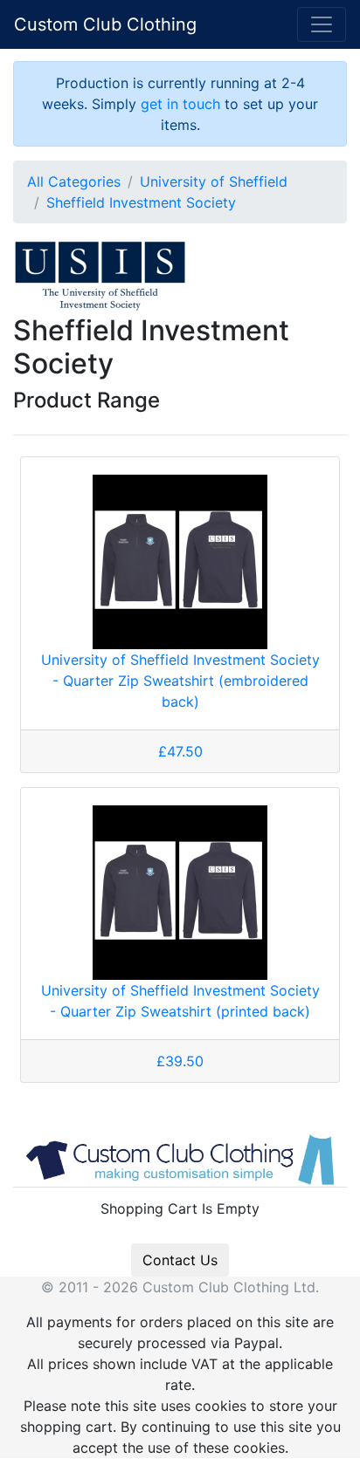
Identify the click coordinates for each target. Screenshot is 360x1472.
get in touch (180, 104)
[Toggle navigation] (321, 24)
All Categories (74, 181)
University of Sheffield (213, 181)
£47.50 (180, 751)
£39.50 (180, 1061)
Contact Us (180, 1260)
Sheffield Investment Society (141, 202)
